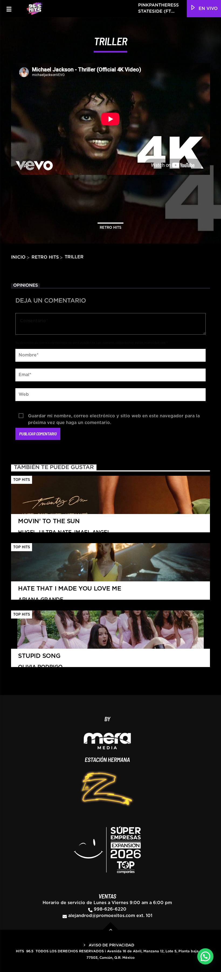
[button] (205, 956)
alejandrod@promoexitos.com (101, 916)
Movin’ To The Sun (64, 526)
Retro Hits (110, 228)
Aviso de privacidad (111, 945)
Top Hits (21, 480)
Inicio (18, 257)
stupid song (40, 661)
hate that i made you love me (69, 594)
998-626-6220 (110, 909)
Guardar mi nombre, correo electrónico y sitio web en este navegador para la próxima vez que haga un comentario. (114, 416)
